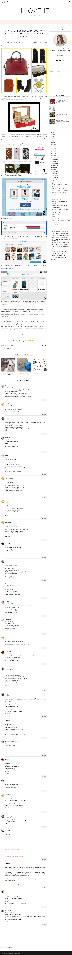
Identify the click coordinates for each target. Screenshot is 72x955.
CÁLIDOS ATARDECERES (58, 181)
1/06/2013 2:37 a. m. (9, 639)
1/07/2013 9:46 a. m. (9, 892)
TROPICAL (55, 224)
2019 (52, 144)
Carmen (7, 601)
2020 (52, 142)
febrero (54, 177)
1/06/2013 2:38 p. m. (9, 695)
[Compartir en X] (43, 345)
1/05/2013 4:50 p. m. (9, 405)
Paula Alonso (18, 44)
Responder (43, 399)
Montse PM (8, 910)
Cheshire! (8, 651)
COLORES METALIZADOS (59, 226)
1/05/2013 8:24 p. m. (9, 457)
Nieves (7, 561)
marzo (54, 175)
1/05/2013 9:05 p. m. (9, 545)
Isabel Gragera (9, 478)
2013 (52, 155)
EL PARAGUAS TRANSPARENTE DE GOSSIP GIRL (62, 121)
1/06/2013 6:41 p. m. (9, 721)
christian (8, 830)
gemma (7, 759)
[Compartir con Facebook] (40, 345)
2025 (52, 132)
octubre (54, 161)
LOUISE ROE (55, 218)
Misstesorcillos (9, 709)
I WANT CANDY (56, 228)
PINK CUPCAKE (56, 200)
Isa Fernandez (9, 619)
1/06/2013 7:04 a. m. (9, 653)
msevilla (7, 437)
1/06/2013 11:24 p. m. (9, 817)
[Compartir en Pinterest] (45, 345)
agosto (54, 165)
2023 (52, 136)
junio (53, 169)
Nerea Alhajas (9, 816)
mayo (53, 171)
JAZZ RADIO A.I (9, 501)
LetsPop (7, 403)
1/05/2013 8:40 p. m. (9, 502)
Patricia (7, 543)
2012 (52, 259)
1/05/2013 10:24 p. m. (9, 585)
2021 (52, 140)
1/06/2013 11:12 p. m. (9, 782)
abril (53, 173)
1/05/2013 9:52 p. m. (9, 562)
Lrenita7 (7, 418)
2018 (52, 146)
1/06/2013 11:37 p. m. (9, 832)
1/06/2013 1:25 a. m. (9, 621)
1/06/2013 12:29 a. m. (9, 603)
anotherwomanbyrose (11, 741)
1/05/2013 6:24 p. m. (9, 439)
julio (53, 167)
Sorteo (9, 348)
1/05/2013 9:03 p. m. (9, 523)
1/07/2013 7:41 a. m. (9, 864)
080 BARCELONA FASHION (59, 196)
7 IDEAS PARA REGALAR (58, 253)
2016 (52, 150)
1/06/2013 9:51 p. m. (9, 760)
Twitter (42, 314)
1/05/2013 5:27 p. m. (9, 419)
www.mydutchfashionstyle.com (14, 856)
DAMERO (54, 216)
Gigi (6, 637)
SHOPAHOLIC (56, 186)
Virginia (7, 694)
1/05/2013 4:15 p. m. (9, 387)
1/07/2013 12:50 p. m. (9, 912)
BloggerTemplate (17, 953)
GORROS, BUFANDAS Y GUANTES (61, 230)
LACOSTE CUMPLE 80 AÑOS (60, 188)
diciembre (55, 157)
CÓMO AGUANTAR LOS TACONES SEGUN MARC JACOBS (62, 101)
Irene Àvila (8, 780)
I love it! (36, 10)
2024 (52, 134)
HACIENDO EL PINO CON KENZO (61, 209)
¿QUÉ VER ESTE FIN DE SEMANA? (61, 115)
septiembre (55, 163)
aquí (25, 138)
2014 (52, 154)
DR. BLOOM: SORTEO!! (61, 108)
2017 (52, 148)
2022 (52, 138)
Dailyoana (8, 385)
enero (54, 179)
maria (6, 455)
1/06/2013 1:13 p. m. (9, 669)
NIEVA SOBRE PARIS (57, 198)
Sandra (7, 891)
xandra (7, 667)
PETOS (54, 194)
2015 (52, 152)
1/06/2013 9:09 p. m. (9, 743)
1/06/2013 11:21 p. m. (9, 796)
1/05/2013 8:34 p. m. (9, 479)
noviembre (55, 159)
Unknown (8, 522)
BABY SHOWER (56, 214)
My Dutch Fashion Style (12, 849)
